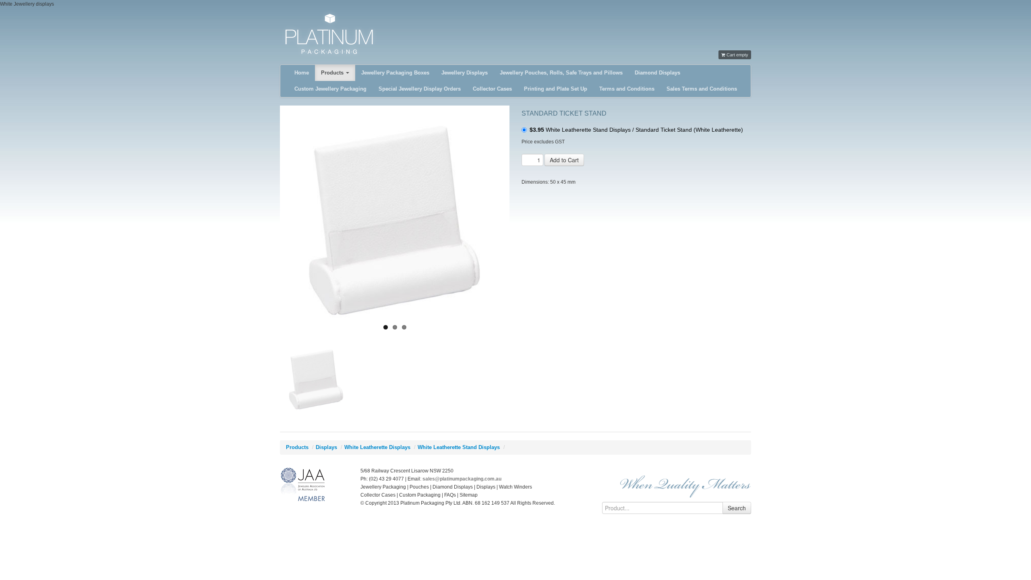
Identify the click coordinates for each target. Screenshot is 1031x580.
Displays (326, 447)
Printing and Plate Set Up (555, 89)
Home (301, 73)
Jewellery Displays (464, 73)
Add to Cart (564, 160)
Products (333, 73)
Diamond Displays (657, 73)
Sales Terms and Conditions (702, 89)
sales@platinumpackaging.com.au (461, 479)
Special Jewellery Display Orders (420, 89)
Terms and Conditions (626, 89)
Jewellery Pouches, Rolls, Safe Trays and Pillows (561, 73)
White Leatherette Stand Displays (459, 447)
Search (737, 508)
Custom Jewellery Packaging (330, 89)
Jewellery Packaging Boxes (395, 73)
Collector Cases (492, 89)
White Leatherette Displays (377, 447)
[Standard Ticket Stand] (394, 220)
